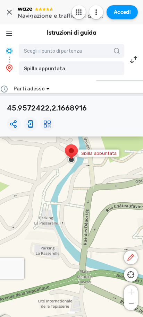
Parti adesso (29, 89)
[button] (71, 68)
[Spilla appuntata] (71, 154)
